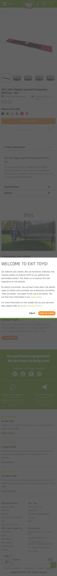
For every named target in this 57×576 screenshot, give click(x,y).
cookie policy (36, 297)
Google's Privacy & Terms (31, 305)
